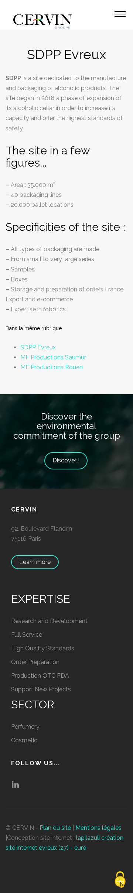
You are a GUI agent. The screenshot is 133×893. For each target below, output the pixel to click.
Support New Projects (41, 689)
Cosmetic (24, 740)
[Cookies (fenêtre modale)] (120, 880)
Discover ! (65, 460)
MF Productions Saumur (53, 357)
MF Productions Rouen (51, 367)
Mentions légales (98, 827)
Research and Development (49, 621)
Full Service (26, 634)
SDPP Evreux (38, 347)
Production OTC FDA (40, 675)
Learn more (35, 561)
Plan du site (55, 827)
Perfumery (25, 726)
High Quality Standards (42, 648)
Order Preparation (35, 662)
